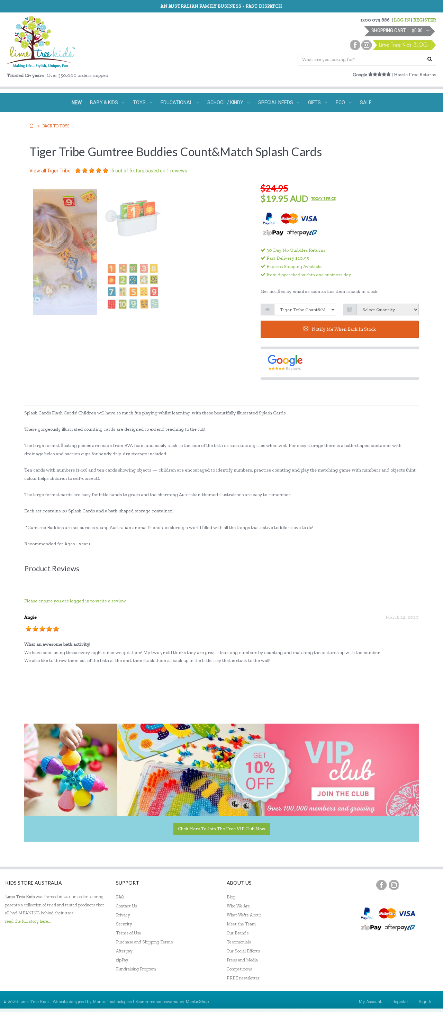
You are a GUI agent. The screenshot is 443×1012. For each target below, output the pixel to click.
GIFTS (314, 102)
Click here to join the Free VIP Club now (221, 829)
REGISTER (424, 20)
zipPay (122, 959)
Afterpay (124, 950)
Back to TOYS (56, 126)
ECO (340, 102)
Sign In (426, 1001)
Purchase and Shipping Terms (144, 941)
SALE (366, 102)
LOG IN (402, 20)
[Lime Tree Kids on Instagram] (394, 885)
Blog (231, 896)
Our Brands (237, 932)
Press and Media (242, 959)
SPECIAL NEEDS (275, 102)
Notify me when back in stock (344, 329)
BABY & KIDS (104, 102)
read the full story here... (28, 921)
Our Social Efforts (243, 950)
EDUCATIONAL (176, 102)
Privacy (123, 914)
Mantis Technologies (112, 1001)
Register (400, 1001)
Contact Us (126, 905)
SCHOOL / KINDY (225, 102)
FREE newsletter (243, 977)
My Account (370, 1001)
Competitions (239, 968)
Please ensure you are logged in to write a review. (75, 601)
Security (124, 923)
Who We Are (238, 905)
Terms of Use (128, 932)
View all (50, 170)
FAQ (120, 896)
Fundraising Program (136, 968)
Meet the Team (241, 923)
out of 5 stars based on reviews (149, 170)
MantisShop (197, 1001)
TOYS (139, 102)
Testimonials (239, 941)
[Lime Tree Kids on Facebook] (381, 885)
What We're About (244, 914)
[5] (78, 171)
